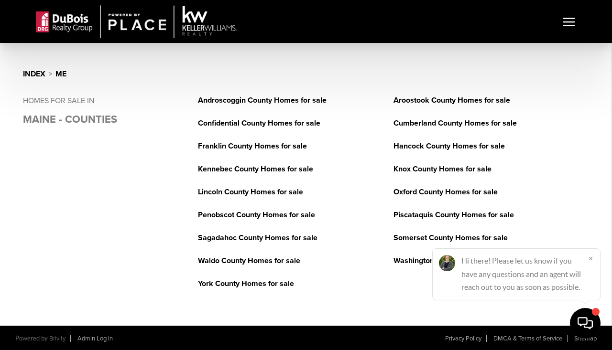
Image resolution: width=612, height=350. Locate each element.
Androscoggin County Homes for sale (262, 100)
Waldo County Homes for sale (249, 261)
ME (60, 74)
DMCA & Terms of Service (527, 338)
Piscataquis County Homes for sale (453, 215)
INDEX (34, 74)
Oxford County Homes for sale (445, 192)
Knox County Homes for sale (442, 169)
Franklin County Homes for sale (252, 146)
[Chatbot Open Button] (585, 323)
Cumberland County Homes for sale (455, 123)
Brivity (57, 338)
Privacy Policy (463, 338)
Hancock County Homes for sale (449, 146)
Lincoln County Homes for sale (250, 192)
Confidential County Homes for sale (259, 123)
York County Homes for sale (246, 283)
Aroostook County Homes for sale (451, 100)
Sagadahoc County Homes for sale (257, 238)
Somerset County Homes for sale (450, 238)
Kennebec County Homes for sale (255, 169)
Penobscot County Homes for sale (256, 215)
